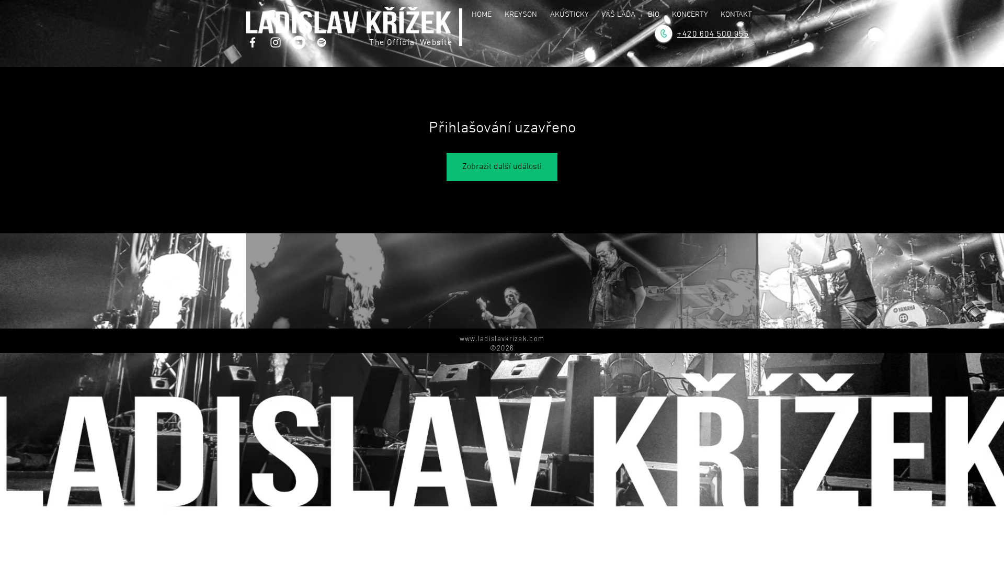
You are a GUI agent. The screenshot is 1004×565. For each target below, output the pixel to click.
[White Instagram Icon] (275, 42)
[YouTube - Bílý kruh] (298, 42)
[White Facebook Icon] (252, 42)
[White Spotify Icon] (321, 42)
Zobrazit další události (502, 167)
